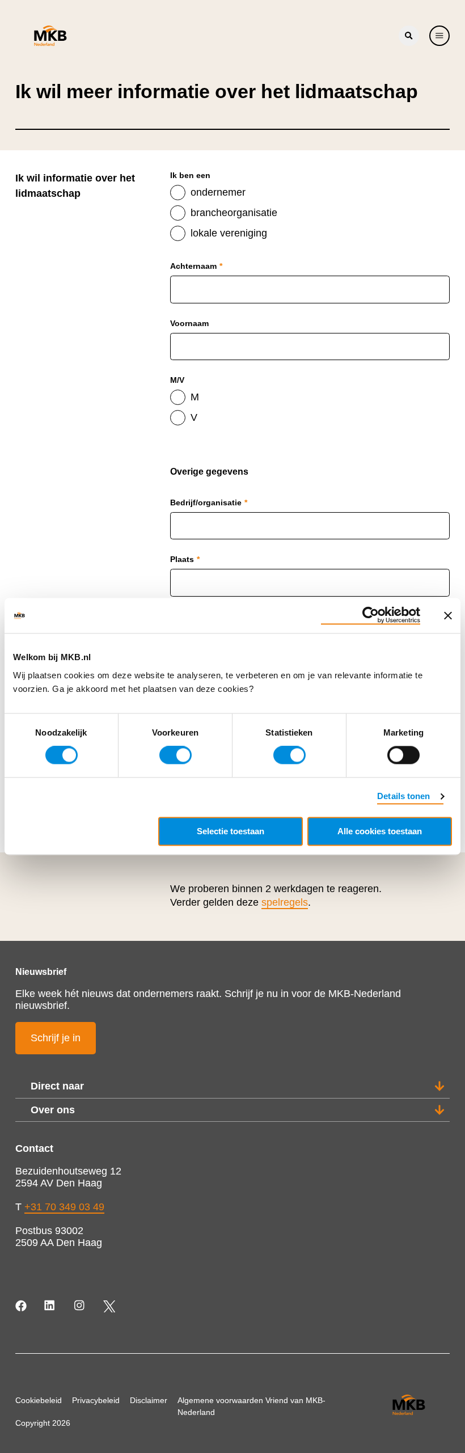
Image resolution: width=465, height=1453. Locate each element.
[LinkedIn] (50, 1306)
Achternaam (196, 266)
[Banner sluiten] (448, 615)
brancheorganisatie (234, 212)
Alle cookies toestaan (379, 832)
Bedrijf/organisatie (208, 502)
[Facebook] (21, 1306)
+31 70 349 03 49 (64, 1207)
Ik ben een (190, 175)
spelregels (284, 902)
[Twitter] (109, 1306)
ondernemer (218, 192)
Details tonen (403, 796)
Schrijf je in (56, 1038)
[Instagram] (80, 1306)
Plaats (185, 559)
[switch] (175, 755)
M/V (177, 380)
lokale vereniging (229, 233)
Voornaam (189, 323)
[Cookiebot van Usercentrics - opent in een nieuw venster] (370, 615)
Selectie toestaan (230, 832)
